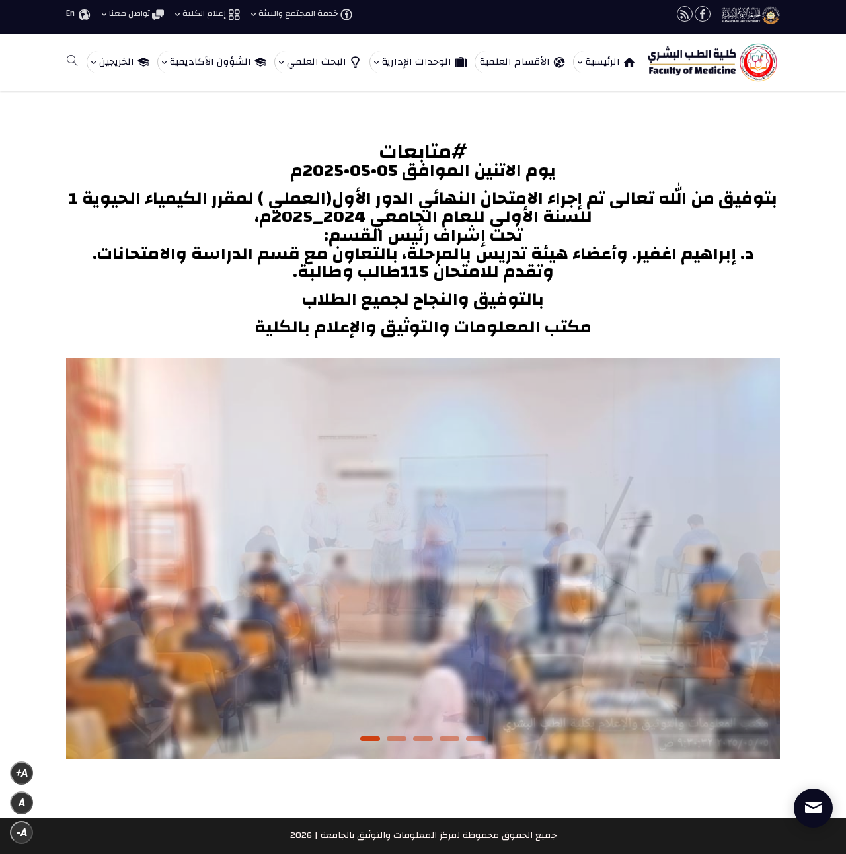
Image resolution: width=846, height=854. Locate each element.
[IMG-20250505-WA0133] (423, 756)
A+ (22, 773)
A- (22, 832)
